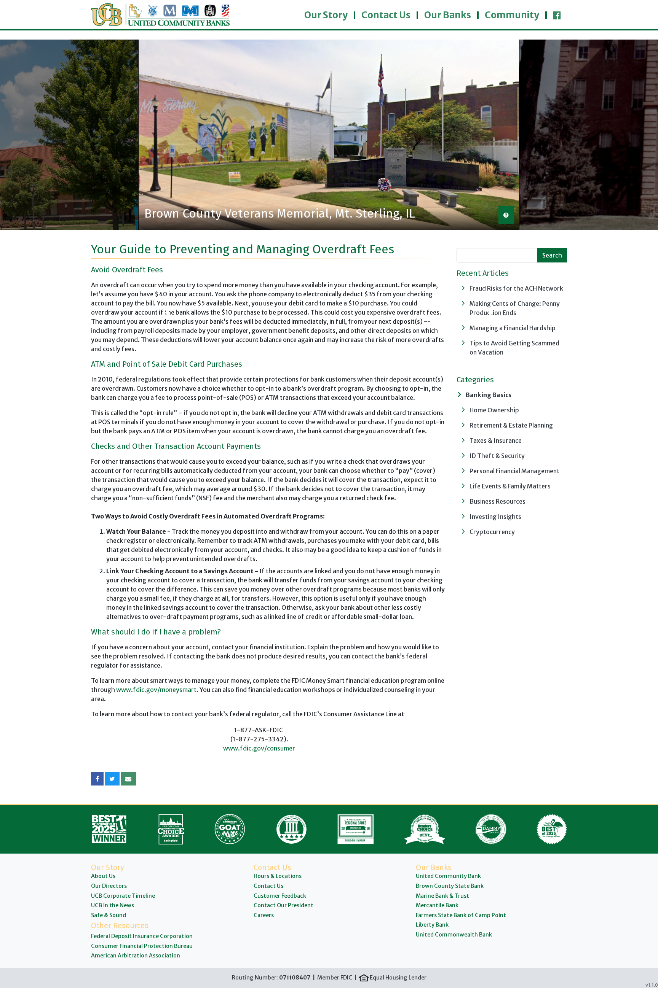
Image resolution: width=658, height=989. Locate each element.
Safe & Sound (108, 915)
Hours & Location (276, 876)
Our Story (326, 15)
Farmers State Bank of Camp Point (461, 915)
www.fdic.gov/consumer (259, 748)
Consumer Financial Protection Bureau (142, 946)
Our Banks (447, 15)
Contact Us (385, 15)
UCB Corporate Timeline (123, 895)
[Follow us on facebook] (557, 13)
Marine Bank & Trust (442, 895)
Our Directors (109, 885)
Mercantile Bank (437, 905)
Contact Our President (283, 905)
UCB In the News (112, 905)
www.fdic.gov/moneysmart (155, 689)
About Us (103, 876)
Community (512, 15)
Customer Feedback (280, 895)
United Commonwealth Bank (454, 934)
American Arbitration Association (135, 955)
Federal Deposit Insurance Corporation (142, 936)
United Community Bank (448, 876)
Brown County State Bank (450, 885)
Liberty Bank (432, 924)
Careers (264, 915)
